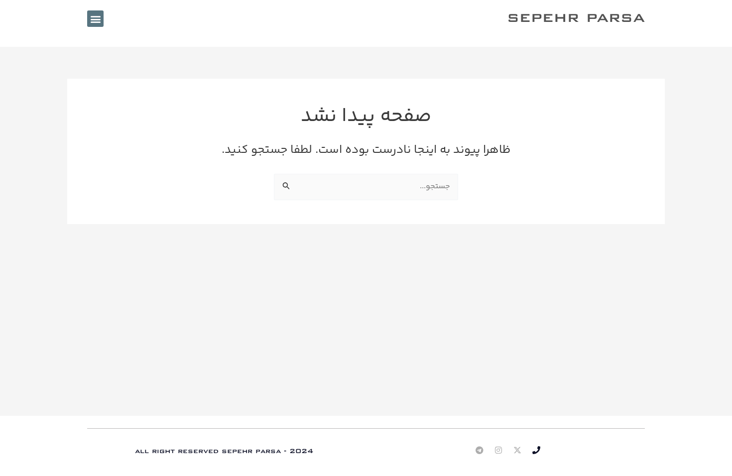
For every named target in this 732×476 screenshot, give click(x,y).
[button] (95, 18)
